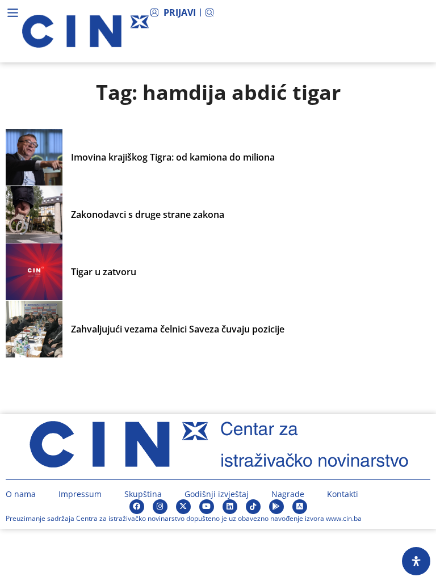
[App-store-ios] (299, 506)
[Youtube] (206, 506)
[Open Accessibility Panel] (416, 561)
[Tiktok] (253, 506)
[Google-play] (276, 506)
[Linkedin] (230, 506)
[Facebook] (136, 506)
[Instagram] (160, 506)
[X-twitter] (183, 506)
